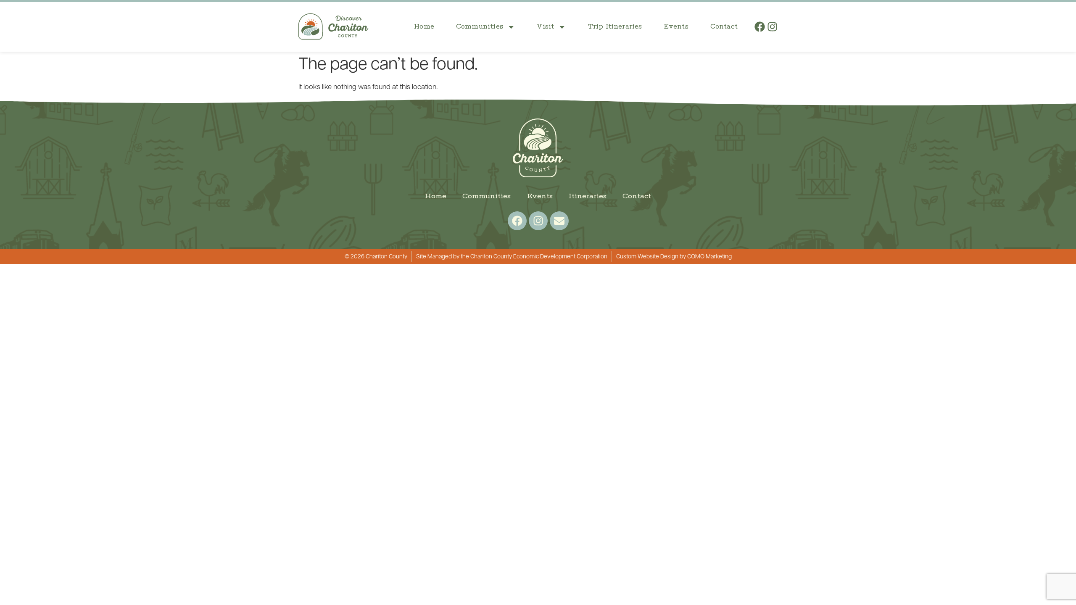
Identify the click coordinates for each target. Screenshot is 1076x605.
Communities (479, 26)
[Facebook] (759, 26)
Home (424, 26)
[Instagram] (772, 26)
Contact (724, 26)
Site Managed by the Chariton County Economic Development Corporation (511, 257)
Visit (545, 26)
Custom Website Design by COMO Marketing (674, 257)
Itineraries (588, 196)
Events (676, 26)
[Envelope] (559, 220)
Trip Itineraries (615, 26)
